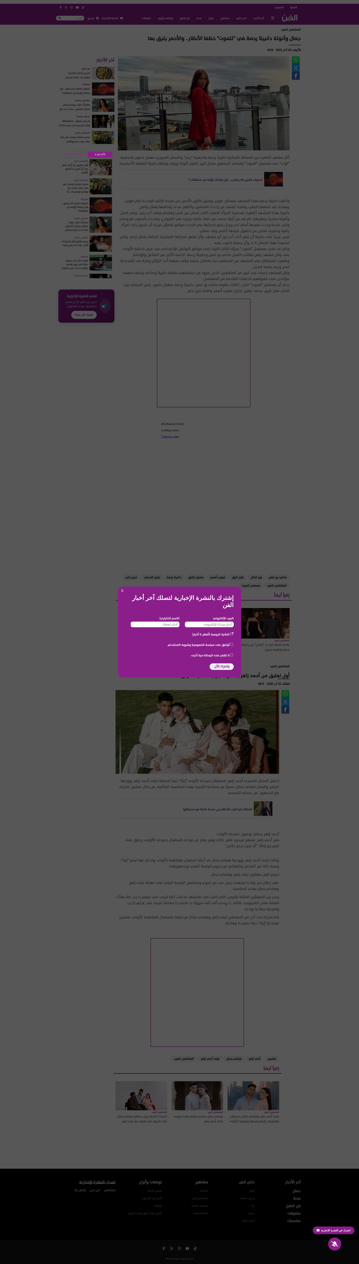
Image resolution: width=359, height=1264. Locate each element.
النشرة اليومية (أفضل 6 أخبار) (211, 634)
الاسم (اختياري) (169, 618)
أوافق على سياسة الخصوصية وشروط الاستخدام (199, 644)
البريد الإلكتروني (223, 618)
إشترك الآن (221, 666)
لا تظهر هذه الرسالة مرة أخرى (210, 655)
